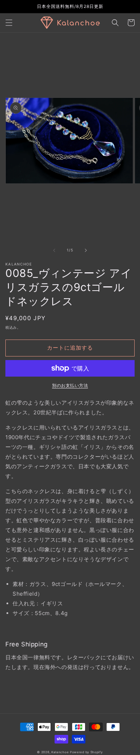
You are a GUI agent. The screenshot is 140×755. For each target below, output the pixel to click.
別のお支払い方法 (70, 385)
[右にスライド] (86, 250)
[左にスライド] (54, 250)
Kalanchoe (60, 752)
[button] (9, 23)
